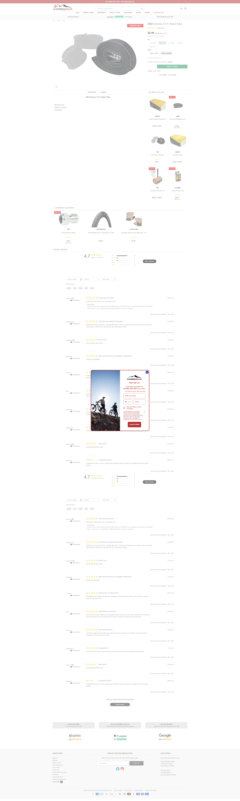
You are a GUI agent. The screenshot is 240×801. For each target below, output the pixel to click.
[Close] (147, 372)
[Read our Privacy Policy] (144, 412)
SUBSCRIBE (134, 424)
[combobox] (127, 401)
